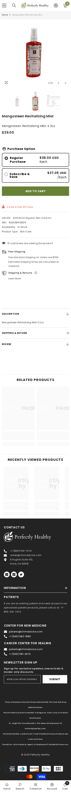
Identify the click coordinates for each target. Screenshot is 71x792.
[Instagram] (7, 574)
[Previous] (58, 83)
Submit (55, 679)
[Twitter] (21, 574)
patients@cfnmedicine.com (26, 631)
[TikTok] (14, 574)
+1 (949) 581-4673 (19, 654)
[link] (18, 438)
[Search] (14, 5)
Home (5, 14)
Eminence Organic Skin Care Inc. (32, 218)
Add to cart (35, 191)
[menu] (4, 5)
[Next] (65, 83)
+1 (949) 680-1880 (20, 636)
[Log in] (55, 5)
